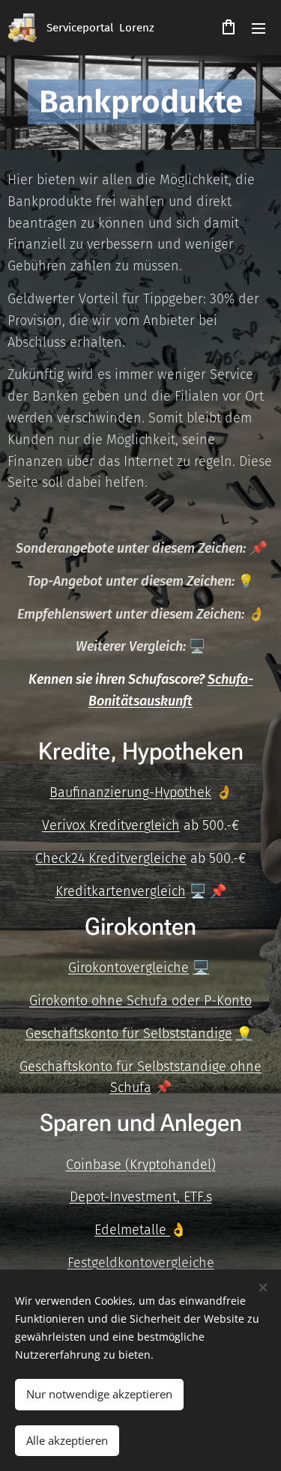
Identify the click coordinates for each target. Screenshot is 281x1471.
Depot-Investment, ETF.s (141, 1197)
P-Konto (228, 1000)
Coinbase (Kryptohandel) (141, 1164)
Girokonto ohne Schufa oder (116, 1000)
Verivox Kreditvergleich (111, 825)
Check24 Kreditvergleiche (111, 858)
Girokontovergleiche (128, 967)
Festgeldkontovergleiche (140, 1263)
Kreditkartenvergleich (120, 891)
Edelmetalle (132, 1230)
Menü (259, 28)
